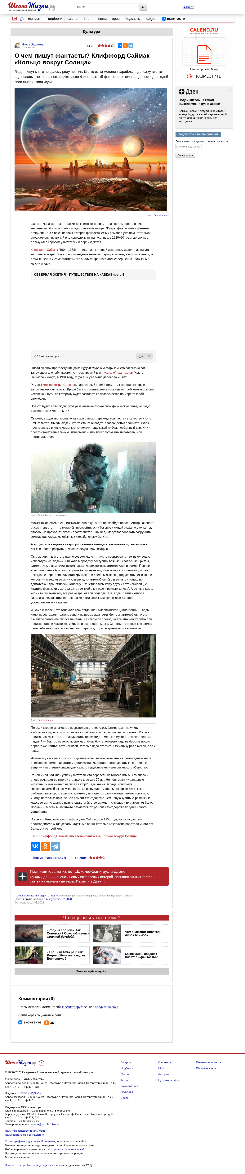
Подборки (54, 19)
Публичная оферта (170, 1080)
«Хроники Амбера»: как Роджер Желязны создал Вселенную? (66, 955)
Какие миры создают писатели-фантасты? (141, 955)
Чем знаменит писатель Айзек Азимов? (143, 933)
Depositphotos (161, 215)
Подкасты (132, 19)
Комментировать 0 (49, 857)
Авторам (163, 1074)
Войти (189, 6)
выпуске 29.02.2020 (59, 899)
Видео (150, 19)
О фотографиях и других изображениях (30, 1141)
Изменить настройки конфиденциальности (32, 1165)
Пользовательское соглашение (24, 1134)
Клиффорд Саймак (44, 249)
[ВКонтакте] (120, 45)
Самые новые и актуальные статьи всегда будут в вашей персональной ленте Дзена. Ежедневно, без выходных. (203, 116)
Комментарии (109, 19)
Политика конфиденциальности (25, 1130)
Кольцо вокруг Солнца (58, 384)
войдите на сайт (106, 1007)
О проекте (164, 1062)
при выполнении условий (69, 1149)
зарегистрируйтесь (74, 1007)
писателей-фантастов (117, 372)
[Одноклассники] (125, 45)
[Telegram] (130, 45)
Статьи (72, 19)
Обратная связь (206, 1068)
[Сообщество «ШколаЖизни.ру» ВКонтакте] (173, 19)
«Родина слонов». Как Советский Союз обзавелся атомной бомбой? (68, 933)
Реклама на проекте (208, 1062)
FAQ (161, 1068)
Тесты (88, 19)
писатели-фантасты (84, 836)
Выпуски (35, 19)
